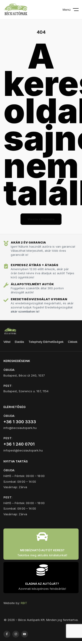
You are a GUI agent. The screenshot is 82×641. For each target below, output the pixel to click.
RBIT (24, 603)
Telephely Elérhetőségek (46, 342)
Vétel (6, 342)
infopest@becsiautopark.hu (23, 450)
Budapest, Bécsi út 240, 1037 (24, 375)
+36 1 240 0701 (19, 444)
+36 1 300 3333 (19, 421)
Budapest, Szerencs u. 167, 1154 (26, 391)
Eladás (19, 342)
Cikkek (72, 342)
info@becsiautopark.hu (20, 428)
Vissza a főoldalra (41, 219)
